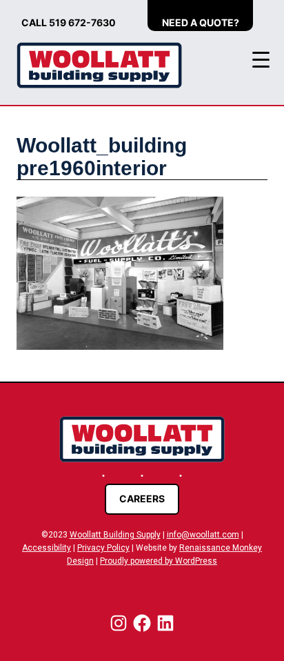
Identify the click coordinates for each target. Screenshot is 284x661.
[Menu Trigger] (261, 59)
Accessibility (46, 548)
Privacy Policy (103, 548)
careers (142, 498)
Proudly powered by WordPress (158, 561)
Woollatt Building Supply (115, 535)
